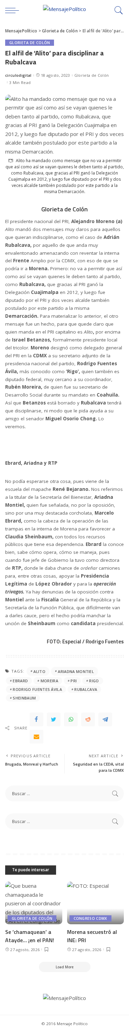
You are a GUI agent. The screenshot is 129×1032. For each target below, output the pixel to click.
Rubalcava (85, 689)
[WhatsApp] (71, 719)
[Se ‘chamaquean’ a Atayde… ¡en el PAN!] (33, 903)
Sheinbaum (24, 698)
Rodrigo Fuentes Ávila (37, 689)
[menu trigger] (13, 10)
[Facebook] (36, 719)
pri (74, 680)
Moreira (49, 680)
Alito (39, 671)
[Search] (117, 10)
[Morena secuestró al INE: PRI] (95, 903)
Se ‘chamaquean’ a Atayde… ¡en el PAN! (29, 936)
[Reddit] (88, 719)
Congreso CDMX (90, 918)
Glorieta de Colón (29, 42)
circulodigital (18, 75)
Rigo (94, 680)
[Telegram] (105, 719)
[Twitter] (54, 719)
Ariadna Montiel (76, 671)
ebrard (20, 680)
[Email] (36, 737)
